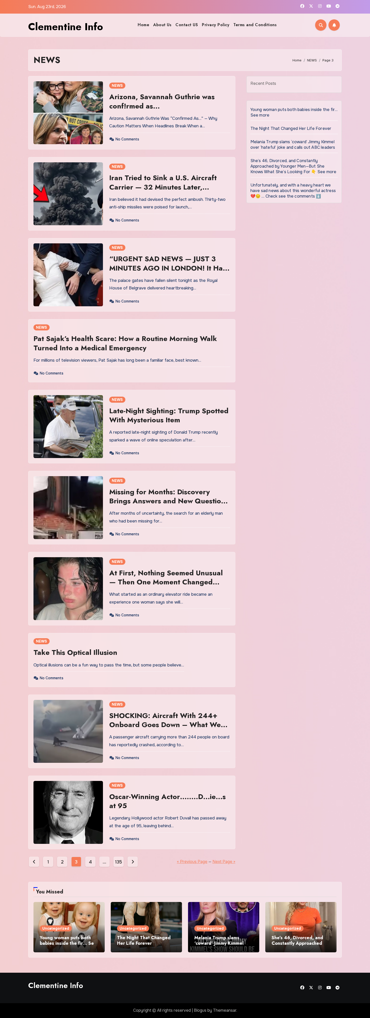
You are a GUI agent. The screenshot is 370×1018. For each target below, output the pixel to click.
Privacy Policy (215, 25)
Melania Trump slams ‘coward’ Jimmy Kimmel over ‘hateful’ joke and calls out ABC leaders (292, 144)
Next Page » (223, 861)
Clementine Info (65, 26)
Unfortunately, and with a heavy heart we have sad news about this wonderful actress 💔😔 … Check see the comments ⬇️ (293, 190)
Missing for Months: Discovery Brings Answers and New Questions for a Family (169, 501)
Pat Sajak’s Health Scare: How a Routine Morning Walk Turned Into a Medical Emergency (125, 343)
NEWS (117, 85)
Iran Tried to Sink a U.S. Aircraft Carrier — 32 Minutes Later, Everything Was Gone (163, 187)
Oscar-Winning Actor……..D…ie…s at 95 (167, 801)
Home (143, 25)
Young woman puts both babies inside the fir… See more (68, 943)
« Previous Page (192, 861)
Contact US (186, 25)
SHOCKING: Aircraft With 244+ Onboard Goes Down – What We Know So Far (165, 724)
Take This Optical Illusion (75, 652)
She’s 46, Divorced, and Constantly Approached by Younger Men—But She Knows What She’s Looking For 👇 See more (293, 166)
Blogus (200, 1010)
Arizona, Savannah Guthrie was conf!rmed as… (162, 101)
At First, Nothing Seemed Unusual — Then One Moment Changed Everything (166, 582)
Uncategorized (55, 928)
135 (118, 862)
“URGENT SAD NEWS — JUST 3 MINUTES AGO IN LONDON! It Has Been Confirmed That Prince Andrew (167, 272)
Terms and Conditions (255, 25)
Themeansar (224, 1010)
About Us (162, 25)
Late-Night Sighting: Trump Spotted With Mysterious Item (169, 415)
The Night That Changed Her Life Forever (290, 128)
